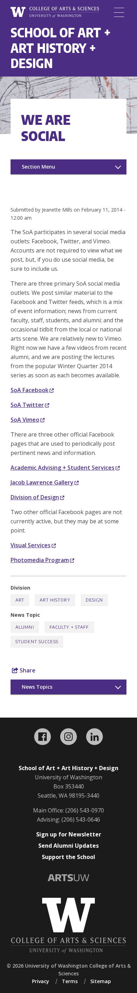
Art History (55, 600)
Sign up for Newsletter (68, 834)
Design (94, 600)
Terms (70, 981)
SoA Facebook (29, 390)
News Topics (37, 686)
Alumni (24, 627)
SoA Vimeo (25, 420)
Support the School (68, 857)
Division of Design (35, 497)
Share (26, 670)
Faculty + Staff (69, 627)
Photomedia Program (40, 560)
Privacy (40, 981)
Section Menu (38, 166)
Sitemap (100, 981)
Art (19, 600)
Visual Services (31, 545)
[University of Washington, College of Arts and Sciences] (55, 12)
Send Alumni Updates (68, 845)
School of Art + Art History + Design (61, 47)
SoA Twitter (27, 405)
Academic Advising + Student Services (63, 467)
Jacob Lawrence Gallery (42, 482)
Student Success (36, 641)
